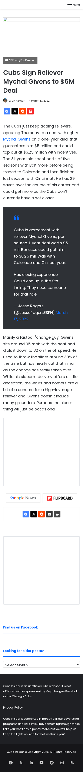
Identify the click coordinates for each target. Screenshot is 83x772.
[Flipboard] (30, 111)
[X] (14, 111)
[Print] (57, 514)
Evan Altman (17, 101)
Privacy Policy (13, 708)
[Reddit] (22, 111)
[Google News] (23, 498)
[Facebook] (7, 111)
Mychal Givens (17, 139)
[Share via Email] (49, 514)
